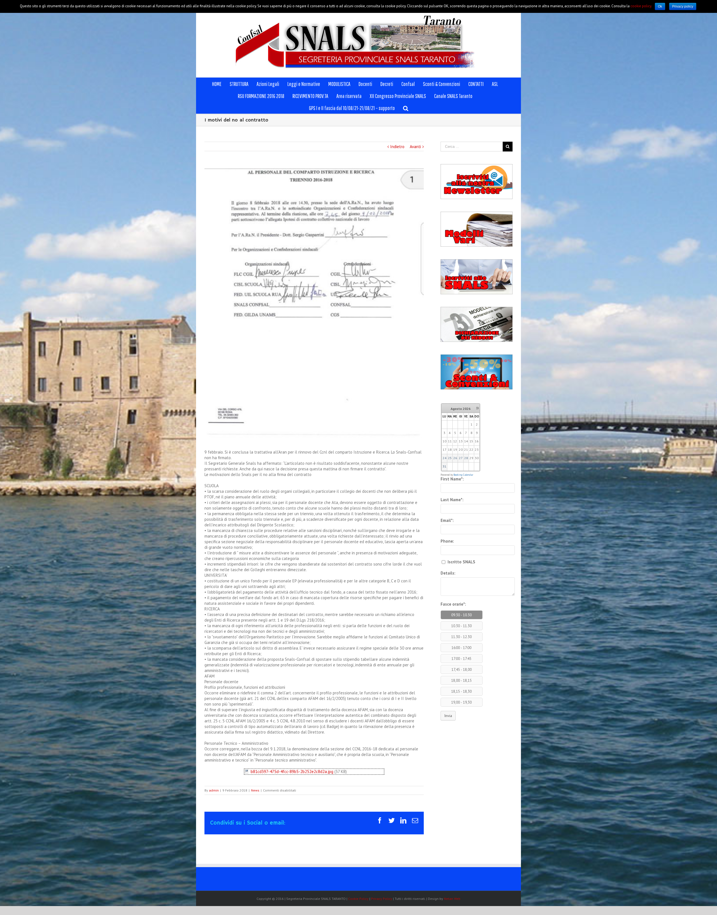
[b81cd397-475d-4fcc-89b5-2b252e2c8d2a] (246, 771)
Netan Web (452, 899)
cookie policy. (641, 6)
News (255, 790)
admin (214, 790)
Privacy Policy (381, 899)
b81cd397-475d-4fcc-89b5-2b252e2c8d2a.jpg (292, 771)
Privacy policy (682, 6)
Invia (448, 715)
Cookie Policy (358, 899)
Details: (448, 573)
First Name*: (452, 479)
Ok (660, 6)
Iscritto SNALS (460, 561)
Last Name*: (452, 499)
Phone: (447, 541)
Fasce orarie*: (453, 604)
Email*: (447, 520)
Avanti (415, 146)
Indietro (397, 146)
